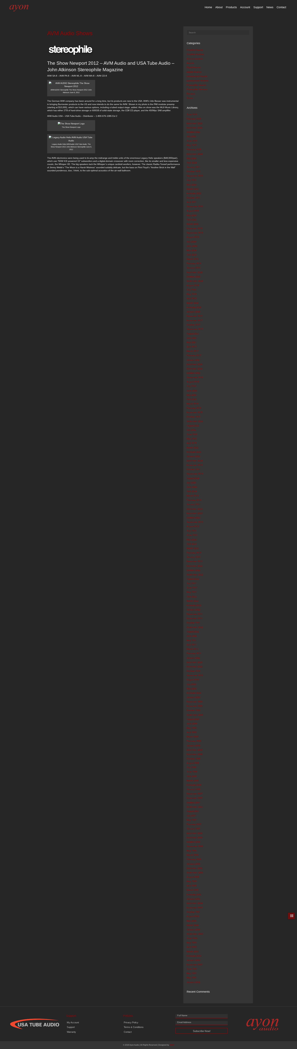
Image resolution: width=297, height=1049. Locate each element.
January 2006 (193, 864)
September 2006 (195, 846)
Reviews (191, 93)
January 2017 (193, 360)
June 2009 (192, 723)
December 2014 (194, 460)
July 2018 (191, 289)
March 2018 (192, 303)
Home (208, 7)
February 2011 (194, 653)
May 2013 (191, 539)
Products (231, 7)
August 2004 (193, 916)
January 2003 (193, 960)
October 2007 (193, 802)
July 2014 (191, 482)
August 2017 (193, 333)
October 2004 (193, 912)
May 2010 (191, 688)
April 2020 (192, 219)
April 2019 (192, 254)
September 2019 (195, 233)
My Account (73, 1022)
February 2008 (194, 785)
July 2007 (191, 815)
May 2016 (191, 395)
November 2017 (194, 320)
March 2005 (192, 890)
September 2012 (195, 574)
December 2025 (194, 123)
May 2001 (191, 977)
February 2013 (194, 552)
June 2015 (192, 434)
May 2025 (191, 145)
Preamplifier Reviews (197, 89)
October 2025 (193, 132)
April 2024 (192, 162)
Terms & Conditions (134, 1027)
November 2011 (194, 618)
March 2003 (192, 951)
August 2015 (193, 425)
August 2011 (193, 631)
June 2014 (192, 487)
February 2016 (194, 408)
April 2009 (192, 732)
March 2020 (192, 224)
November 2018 (194, 272)
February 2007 (194, 824)
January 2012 (193, 609)
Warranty (71, 1032)
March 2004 (192, 925)
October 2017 (193, 324)
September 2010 (195, 675)
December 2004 (194, 903)
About (219, 7)
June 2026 (192, 114)
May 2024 (191, 158)
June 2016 (192, 390)
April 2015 (192, 443)
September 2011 (195, 627)
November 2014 (194, 465)
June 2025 (192, 141)
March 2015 (192, 447)
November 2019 (194, 228)
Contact (281, 7)
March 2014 (192, 495)
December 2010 (194, 662)
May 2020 (191, 215)
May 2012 (191, 592)
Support (258, 7)
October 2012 (193, 570)
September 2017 (195, 329)
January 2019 (193, 268)
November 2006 (194, 837)
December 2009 (194, 701)
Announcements (195, 58)
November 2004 (194, 907)
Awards (190, 63)
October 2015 (193, 416)
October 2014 (193, 469)
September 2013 (195, 522)
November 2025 (194, 127)
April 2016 (192, 399)
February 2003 (194, 956)
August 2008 (193, 763)
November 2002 (194, 964)
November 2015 (194, 412)
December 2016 (194, 364)
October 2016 (193, 373)
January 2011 (193, 658)
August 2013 (193, 526)
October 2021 (193, 198)
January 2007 (193, 828)
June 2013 (192, 535)
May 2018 (191, 294)
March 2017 (192, 351)
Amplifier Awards (195, 50)
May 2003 (191, 942)
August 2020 (193, 211)
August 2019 (193, 237)
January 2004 (193, 929)
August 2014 (193, 478)
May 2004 (191, 921)
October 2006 (193, 842)
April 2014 (192, 491)
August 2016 (193, 381)
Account (245, 7)
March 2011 (192, 649)
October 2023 (193, 171)
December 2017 (194, 316)
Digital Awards (193, 67)
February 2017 (194, 355)
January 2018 (193, 311)
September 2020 (195, 206)
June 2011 (192, 636)
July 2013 (191, 530)
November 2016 (194, 368)
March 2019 (192, 259)
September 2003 (195, 934)
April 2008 (192, 776)
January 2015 (193, 456)
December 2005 (194, 868)
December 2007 (194, 793)
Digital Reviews (194, 72)
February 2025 (194, 149)
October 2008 (193, 758)
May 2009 (191, 728)
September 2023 (195, 176)
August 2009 (193, 719)
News (269, 7)
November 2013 (194, 513)
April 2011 (191, 644)
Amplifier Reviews (195, 54)
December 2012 (194, 561)
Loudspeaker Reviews (197, 80)
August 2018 (193, 285)
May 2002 (191, 973)
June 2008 (192, 771)
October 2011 (193, 622)
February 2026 (194, 119)
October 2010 (193, 671)
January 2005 (193, 899)
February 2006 (194, 859)
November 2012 (194, 566)
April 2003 (192, 947)
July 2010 (191, 684)
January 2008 (193, 789)
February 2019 (194, 263)
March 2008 (192, 780)
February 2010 (194, 693)
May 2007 (191, 820)
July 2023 (191, 180)
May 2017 (191, 342)
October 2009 (193, 710)
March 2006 (192, 855)
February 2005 (194, 894)
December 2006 (194, 833)
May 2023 (191, 184)
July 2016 (191, 386)
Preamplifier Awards (196, 85)
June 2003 (192, 938)
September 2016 (195, 377)
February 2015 (194, 452)
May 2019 (191, 250)
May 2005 (191, 881)
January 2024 (193, 167)
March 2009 (192, 736)
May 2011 (191, 640)
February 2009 (194, 741)
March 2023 (192, 189)
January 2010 (193, 697)
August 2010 (193, 679)
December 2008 (194, 750)
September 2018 (195, 281)
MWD (172, 1045)
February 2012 (194, 605)
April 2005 (192, 885)
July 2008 (191, 767)
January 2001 (193, 982)
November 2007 (194, 798)
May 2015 (191, 438)
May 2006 (191, 850)
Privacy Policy (131, 1022)
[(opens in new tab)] (34, 1024)
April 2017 (192, 346)
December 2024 (194, 154)
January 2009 (193, 745)
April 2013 (192, 544)
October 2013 (193, 517)
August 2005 (193, 877)
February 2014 (194, 500)
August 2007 (193, 811)
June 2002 (192, 969)
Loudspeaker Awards (197, 76)
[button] (201, 1031)
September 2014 (195, 473)
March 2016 (192, 403)
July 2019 (191, 241)
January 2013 (193, 557)
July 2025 (191, 136)
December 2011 (194, 614)
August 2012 (193, 579)
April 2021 (192, 202)
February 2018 (194, 307)
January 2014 (193, 504)
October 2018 (193, 276)
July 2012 (191, 583)
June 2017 (192, 338)
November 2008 (194, 754)
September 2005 (195, 872)
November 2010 (194, 666)
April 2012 (192, 596)
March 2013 (192, 548)
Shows (190, 98)
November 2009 (194, 706)
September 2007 (195, 807)
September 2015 (195, 421)
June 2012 (192, 587)
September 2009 (195, 715)
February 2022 (194, 193)
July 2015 (191, 430)
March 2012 (192, 601)
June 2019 (192, 246)
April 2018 (192, 298)
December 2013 (194, 509)
